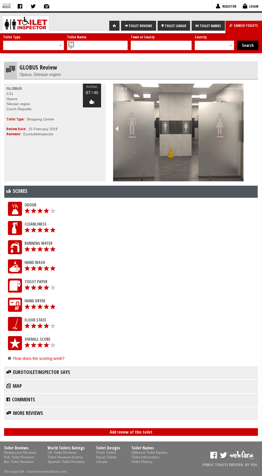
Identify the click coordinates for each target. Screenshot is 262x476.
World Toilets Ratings (66, 448)
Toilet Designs (108, 448)
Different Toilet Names (149, 452)
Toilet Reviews (16, 448)
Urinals (101, 462)
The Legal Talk (14, 471)
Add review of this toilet (131, 432)
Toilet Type (11, 37)
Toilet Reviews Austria (65, 457)
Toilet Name (76, 37)
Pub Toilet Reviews (19, 457)
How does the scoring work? (38, 358)
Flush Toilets (106, 452)
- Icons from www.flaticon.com (45, 471)
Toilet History (142, 462)
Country (201, 37)
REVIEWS (140, 25)
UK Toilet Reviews (62, 452)
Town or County (143, 37)
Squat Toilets (106, 457)
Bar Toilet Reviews (19, 462)
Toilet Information (145, 457)
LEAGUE (175, 25)
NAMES (210, 25)
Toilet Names (143, 448)
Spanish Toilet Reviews (66, 462)
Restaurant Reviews (20, 452)
